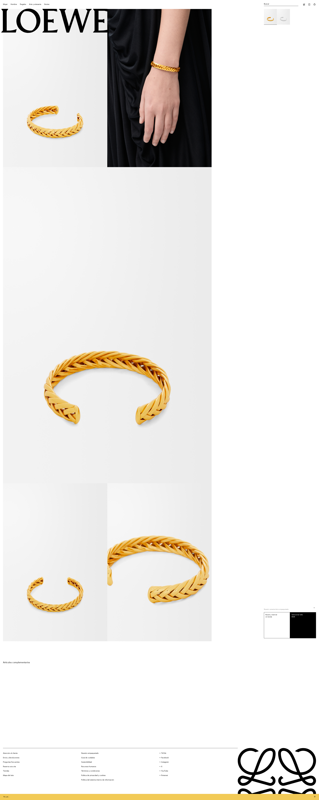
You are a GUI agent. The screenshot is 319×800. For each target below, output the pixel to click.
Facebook (165, 758)
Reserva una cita (9, 766)
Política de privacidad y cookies (93, 775)
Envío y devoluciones (11, 758)
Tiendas (6, 771)
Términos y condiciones (90, 771)
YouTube (164, 771)
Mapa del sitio (8, 775)
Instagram (165, 762)
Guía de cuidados (88, 758)
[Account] (304, 4)
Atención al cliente (10, 753)
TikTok (163, 753)
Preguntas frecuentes (11, 762)
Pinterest (164, 775)
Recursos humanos (88, 766)
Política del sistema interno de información (97, 780)
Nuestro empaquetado (90, 753)
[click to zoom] (55, 88)
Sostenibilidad (86, 762)
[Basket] (314, 4)
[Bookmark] (309, 4)
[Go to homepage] (55, 21)
